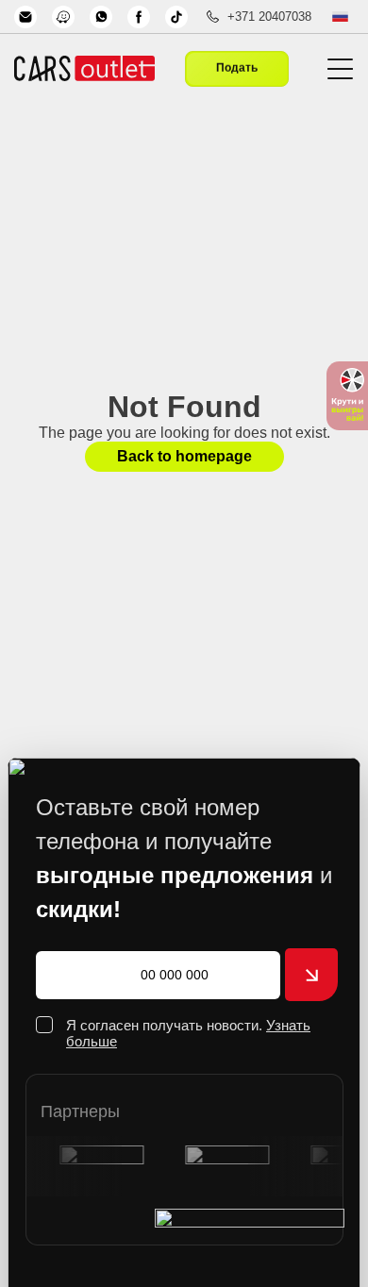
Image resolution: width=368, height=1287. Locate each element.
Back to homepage (184, 456)
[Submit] (311, 974)
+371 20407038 (269, 16)
